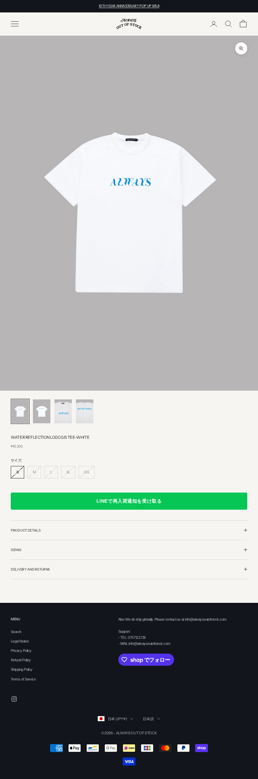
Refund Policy (21, 660)
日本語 (148, 718)
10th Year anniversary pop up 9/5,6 (129, 6)
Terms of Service (23, 679)
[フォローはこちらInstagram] (14, 699)
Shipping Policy (22, 669)
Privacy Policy (21, 651)
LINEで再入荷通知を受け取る (129, 501)
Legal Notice (20, 641)
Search (16, 632)
